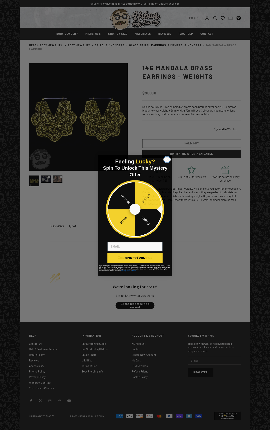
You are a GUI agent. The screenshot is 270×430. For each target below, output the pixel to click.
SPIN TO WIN (135, 257)
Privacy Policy (125, 270)
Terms (134, 270)
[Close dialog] (167, 159)
